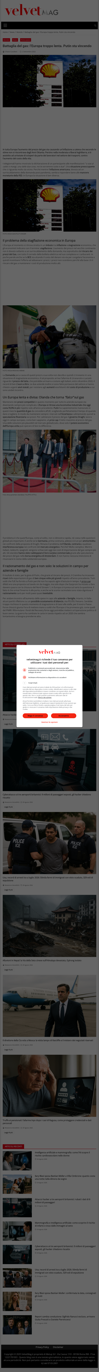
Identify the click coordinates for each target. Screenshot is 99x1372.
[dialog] (49, 686)
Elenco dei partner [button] (45, 697)
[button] (49, 683)
